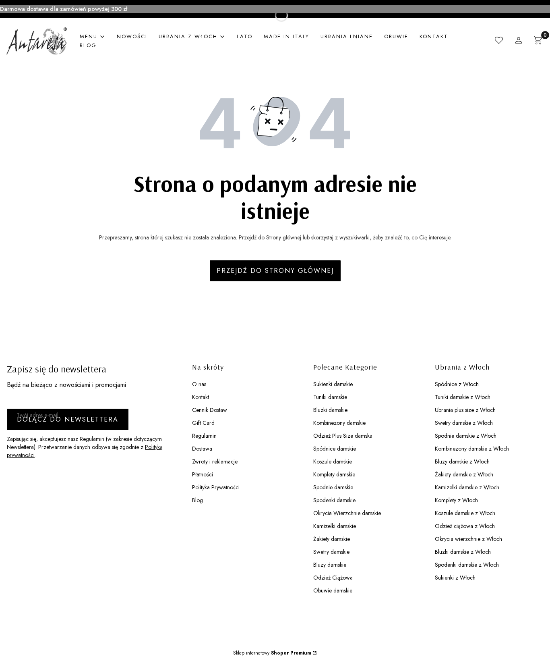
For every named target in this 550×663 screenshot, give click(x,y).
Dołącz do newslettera (67, 419)
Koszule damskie (332, 461)
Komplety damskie (334, 474)
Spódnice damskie (334, 449)
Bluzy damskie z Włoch (462, 461)
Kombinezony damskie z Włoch (472, 449)
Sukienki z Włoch (455, 578)
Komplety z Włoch (456, 500)
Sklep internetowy (272, 653)
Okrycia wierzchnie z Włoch (468, 539)
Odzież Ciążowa (333, 578)
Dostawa (202, 449)
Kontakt (200, 397)
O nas (199, 384)
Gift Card (203, 423)
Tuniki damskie (330, 397)
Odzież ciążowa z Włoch (465, 526)
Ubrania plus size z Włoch (465, 410)
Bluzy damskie (329, 565)
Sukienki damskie (333, 384)
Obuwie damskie (332, 590)
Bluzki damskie (330, 410)
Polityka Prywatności (216, 487)
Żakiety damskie (331, 539)
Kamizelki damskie (334, 526)
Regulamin (204, 436)
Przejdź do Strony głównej (275, 270)
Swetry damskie (331, 552)
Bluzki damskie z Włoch (463, 552)
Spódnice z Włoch (457, 384)
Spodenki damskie (334, 500)
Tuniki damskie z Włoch (462, 397)
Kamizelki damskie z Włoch (467, 487)
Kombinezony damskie (339, 423)
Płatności (202, 474)
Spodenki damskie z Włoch (467, 565)
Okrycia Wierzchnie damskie (347, 513)
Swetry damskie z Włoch (464, 423)
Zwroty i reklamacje (215, 461)
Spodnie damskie (333, 487)
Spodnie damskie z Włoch (465, 436)
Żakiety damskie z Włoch (464, 474)
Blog (197, 500)
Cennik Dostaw (209, 410)
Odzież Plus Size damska (342, 436)
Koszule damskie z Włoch (465, 513)
